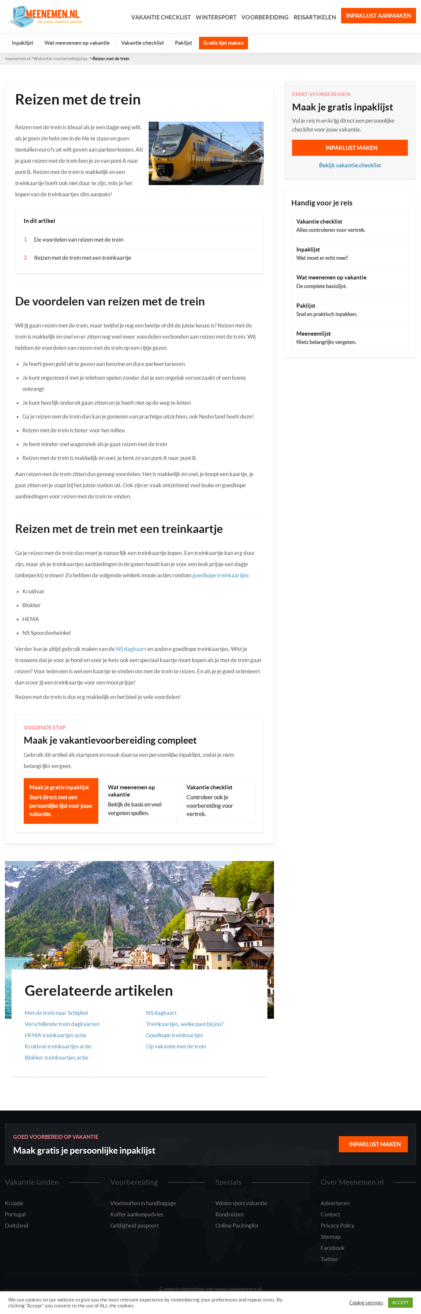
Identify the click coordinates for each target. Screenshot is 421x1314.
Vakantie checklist (161, 17)
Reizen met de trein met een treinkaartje (82, 257)
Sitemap (330, 1236)
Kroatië (14, 1203)
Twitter (329, 1259)
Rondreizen (229, 1214)
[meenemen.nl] (44, 16)
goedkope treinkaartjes (220, 575)
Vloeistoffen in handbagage (143, 1203)
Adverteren (335, 1203)
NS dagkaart (131, 649)
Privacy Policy (338, 1225)
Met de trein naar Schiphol (56, 1013)
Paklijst (183, 43)
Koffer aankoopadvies (136, 1214)
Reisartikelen (315, 17)
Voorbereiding (264, 17)
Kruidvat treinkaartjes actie (58, 1046)
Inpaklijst (22, 43)
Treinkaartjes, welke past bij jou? (184, 1024)
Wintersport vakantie (241, 1203)
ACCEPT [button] (400, 1302)
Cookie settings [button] (366, 1302)
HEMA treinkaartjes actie (56, 1035)
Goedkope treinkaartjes (174, 1035)
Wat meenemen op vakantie (77, 43)
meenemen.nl (17, 58)
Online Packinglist (237, 1225)
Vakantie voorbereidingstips (61, 58)
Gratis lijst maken (223, 43)
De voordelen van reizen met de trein (78, 239)
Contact (330, 1214)
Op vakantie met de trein (176, 1046)
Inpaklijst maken (352, 148)
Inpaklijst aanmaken (378, 15)
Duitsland (16, 1225)
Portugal (15, 1214)
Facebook (333, 1248)
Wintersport (216, 17)
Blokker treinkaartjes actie (56, 1057)
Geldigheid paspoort (134, 1225)
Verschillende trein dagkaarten (62, 1024)
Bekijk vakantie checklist (350, 165)
